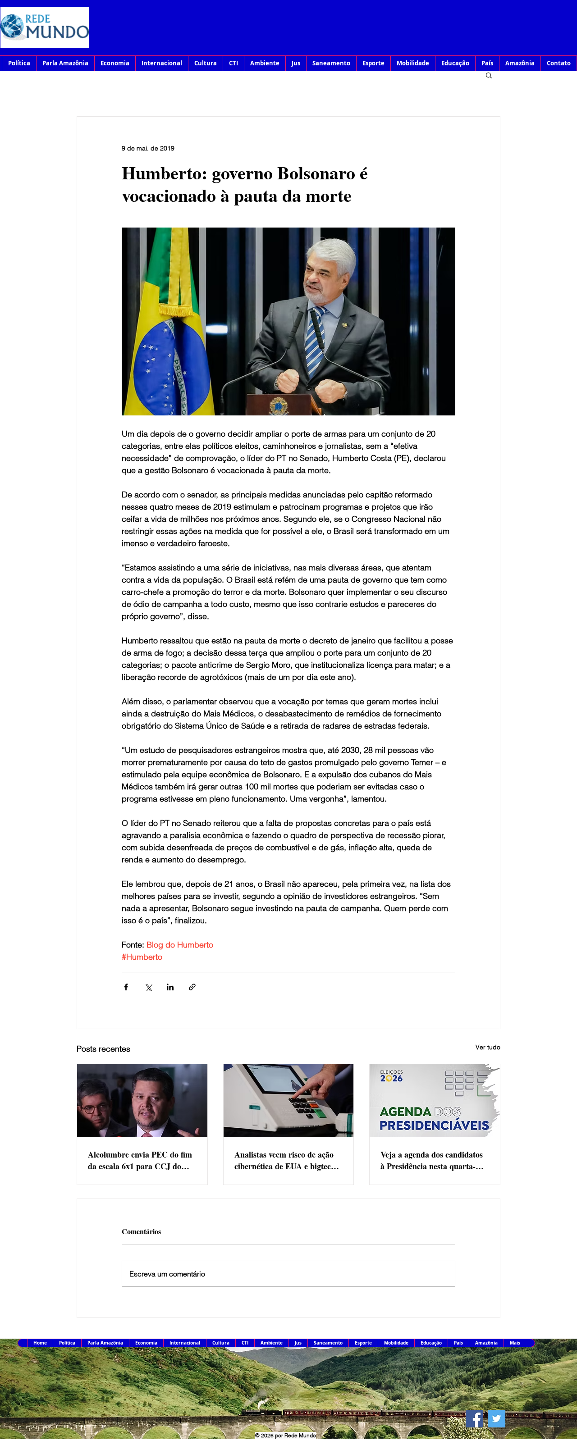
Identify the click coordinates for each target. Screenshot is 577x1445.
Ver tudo (488, 1047)
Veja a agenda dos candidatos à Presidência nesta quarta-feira (431, 1160)
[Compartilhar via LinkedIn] (170, 987)
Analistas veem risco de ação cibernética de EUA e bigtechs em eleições (286, 1160)
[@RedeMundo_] (496, 1418)
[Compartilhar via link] (192, 987)
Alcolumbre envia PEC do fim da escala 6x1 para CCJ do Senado (140, 1160)
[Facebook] (474, 1418)
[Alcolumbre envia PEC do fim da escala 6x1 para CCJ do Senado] (142, 1100)
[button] (489, 74)
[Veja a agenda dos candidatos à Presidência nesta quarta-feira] (435, 1100)
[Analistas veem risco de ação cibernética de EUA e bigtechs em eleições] (289, 1100)
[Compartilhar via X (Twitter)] (148, 987)
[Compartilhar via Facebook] (126, 987)
